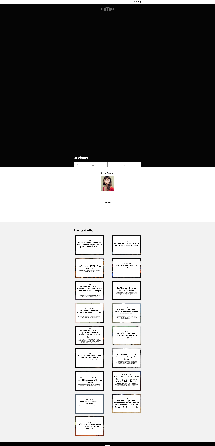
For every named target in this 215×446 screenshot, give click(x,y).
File (107, 206)
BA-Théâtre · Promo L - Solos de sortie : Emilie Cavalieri (126, 244)
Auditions (113, 1)
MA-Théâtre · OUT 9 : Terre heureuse (89, 267)
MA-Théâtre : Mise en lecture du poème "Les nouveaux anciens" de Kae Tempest (126, 379)
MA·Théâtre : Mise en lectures (89, 402)
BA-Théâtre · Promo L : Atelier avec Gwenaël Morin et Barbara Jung (126, 311)
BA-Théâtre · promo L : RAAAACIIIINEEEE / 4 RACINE (89, 312)
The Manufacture (78, 1)
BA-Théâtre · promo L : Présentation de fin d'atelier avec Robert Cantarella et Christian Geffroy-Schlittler (126, 403)
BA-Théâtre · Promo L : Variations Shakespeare (126, 334)
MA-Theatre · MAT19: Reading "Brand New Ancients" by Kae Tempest (89, 380)
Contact (107, 202)
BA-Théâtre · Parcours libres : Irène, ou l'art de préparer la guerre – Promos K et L (89, 244)
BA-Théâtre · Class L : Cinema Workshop (126, 289)
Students (99, 1)
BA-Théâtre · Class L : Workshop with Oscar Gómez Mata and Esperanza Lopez (89, 288)
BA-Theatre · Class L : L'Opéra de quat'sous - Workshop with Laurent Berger (89, 333)
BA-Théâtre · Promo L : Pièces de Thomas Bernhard (89, 356)
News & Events (106, 1)
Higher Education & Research (90, 1)
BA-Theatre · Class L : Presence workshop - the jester (126, 357)
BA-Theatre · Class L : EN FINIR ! (126, 266)
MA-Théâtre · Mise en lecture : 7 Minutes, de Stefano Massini (89, 426)
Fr (118, 1)
